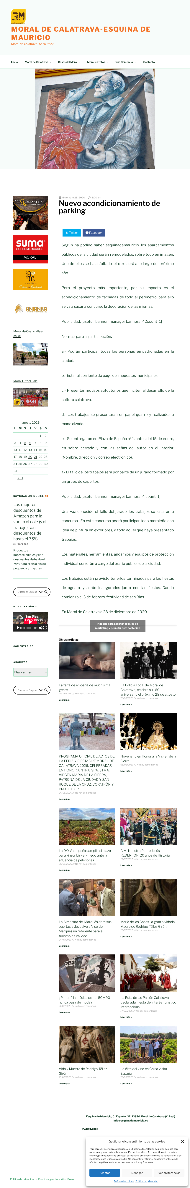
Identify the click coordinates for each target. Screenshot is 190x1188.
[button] (182, 1141)
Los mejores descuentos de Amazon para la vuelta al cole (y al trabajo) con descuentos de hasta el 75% (29, 521)
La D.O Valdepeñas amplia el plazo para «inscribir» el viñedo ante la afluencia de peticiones (85, 855)
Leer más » (64, 699)
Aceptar (104, 1173)
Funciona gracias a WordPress (56, 1179)
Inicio (14, 62)
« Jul (20, 478)
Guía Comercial (124, 62)
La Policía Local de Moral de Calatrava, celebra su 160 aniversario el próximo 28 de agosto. (148, 689)
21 (35, 457)
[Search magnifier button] (46, 592)
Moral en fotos (96, 62)
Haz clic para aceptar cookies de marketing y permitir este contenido (117, 625)
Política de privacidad (146, 1181)
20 (30, 457)
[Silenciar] (41, 628)
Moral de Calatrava (36, 62)
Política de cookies (124, 1181)
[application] (30, 622)
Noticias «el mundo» (29, 496)
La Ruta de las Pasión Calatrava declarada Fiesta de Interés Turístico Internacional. (148, 1002)
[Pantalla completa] (45, 628)
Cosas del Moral (68, 62)
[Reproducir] (18, 628)
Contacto (149, 62)
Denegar (137, 1173)
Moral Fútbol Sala (25, 381)
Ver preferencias (169, 1173)
